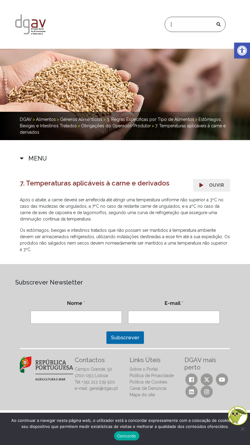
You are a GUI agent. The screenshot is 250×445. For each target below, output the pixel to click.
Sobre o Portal (144, 369)
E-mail (174, 303)
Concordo (126, 435)
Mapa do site (142, 394)
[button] (242, 50)
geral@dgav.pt (103, 388)
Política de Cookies (148, 382)
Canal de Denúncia (148, 388)
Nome (76, 303)
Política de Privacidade (152, 375)
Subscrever (125, 337)
